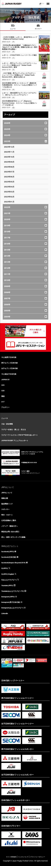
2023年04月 (9, 186)
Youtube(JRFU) (7, 585)
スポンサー (5, 509)
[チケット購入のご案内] (25, 331)
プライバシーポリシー (37, 857)
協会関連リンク (7, 503)
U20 (2, 390)
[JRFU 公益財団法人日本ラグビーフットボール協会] (11, 3)
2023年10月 (9, 156)
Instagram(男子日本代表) (10, 602)
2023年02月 (9, 196)
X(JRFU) (4, 568)
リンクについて (23, 857)
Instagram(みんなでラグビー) (12, 607)
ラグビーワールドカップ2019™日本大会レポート (19, 435)
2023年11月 (9, 151)
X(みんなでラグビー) (9, 580)
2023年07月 (9, 171)
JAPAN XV (5, 379)
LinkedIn (4, 613)
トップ (3, 10)
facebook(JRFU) (7, 551)
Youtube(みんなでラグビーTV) (12, 591)
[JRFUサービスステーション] (25, 344)
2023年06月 (9, 176)
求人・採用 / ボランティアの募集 (13, 537)
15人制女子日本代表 (8, 374)
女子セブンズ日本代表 (9, 368)
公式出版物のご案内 (8, 520)
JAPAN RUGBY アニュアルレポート (14, 440)
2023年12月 (9, 146)
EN (43, 3)
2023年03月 (9, 191)
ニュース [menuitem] (13, 29)
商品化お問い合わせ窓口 (10, 531)
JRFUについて (6, 492)
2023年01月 (9, 201)
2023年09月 (9, 161)
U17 (2, 401)
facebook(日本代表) (8, 557)
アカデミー (5, 407)
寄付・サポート (7, 515)
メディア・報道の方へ (9, 526)
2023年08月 (9, 166)
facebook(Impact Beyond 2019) (13, 562)
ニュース (4, 418)
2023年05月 (9, 181)
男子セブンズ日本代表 (9, 363)
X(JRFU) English (7, 574)
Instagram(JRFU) (8, 596)
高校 (3, 396)
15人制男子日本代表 (8, 357)
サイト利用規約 (11, 857)
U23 (2, 385)
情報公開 (4, 498)
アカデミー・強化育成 (18, 10)
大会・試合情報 (7, 424)
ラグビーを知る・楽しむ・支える (13, 429)
